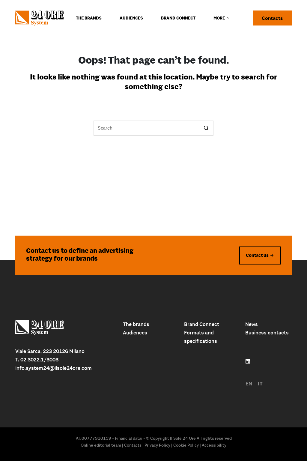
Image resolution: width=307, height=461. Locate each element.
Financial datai (128, 438)
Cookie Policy (186, 445)
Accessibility (214, 445)
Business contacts (267, 332)
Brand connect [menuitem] (178, 18)
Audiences (135, 332)
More (219, 18)
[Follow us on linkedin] (247, 361)
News (251, 324)
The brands (136, 324)
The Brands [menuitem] (89, 18)
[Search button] (205, 128)
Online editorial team (101, 445)
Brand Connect (201, 324)
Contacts (272, 18)
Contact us (257, 255)
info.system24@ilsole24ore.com (53, 368)
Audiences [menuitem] (131, 18)
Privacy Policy (157, 445)
